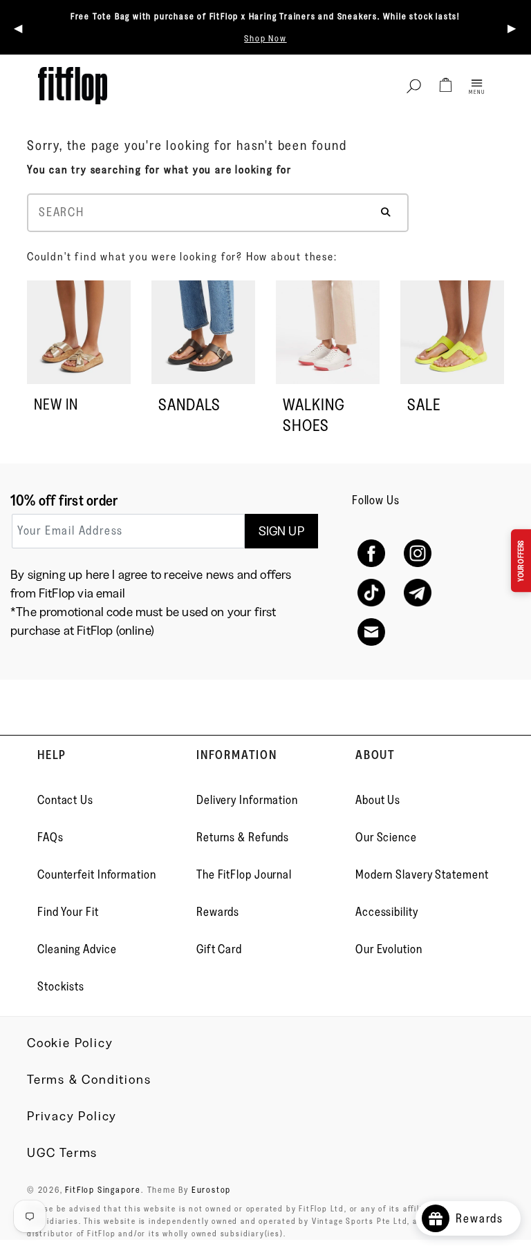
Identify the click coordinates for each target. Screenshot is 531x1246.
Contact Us (65, 799)
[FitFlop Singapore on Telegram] (418, 593)
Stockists (60, 986)
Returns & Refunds (242, 837)
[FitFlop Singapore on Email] (371, 632)
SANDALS (189, 404)
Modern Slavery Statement (422, 874)
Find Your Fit (68, 911)
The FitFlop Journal (244, 874)
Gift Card (219, 949)
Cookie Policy (70, 1043)
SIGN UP (281, 531)
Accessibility (386, 911)
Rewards (217, 911)
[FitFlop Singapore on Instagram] (418, 553)
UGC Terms (62, 1152)
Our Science (386, 837)
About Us (377, 799)
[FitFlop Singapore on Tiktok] (371, 593)
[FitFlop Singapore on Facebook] (371, 553)
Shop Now (265, 38)
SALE (423, 404)
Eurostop (211, 1189)
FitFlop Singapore (103, 1189)
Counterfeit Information (96, 874)
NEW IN (56, 404)
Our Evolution (388, 949)
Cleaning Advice (77, 949)
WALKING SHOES (314, 414)
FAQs (50, 837)
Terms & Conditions (89, 1079)
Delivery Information (247, 799)
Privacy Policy (72, 1116)
